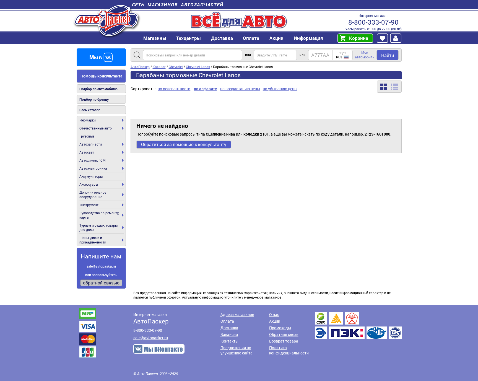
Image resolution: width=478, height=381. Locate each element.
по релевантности (174, 88)
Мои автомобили (365, 54)
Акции (274, 321)
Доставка (222, 38)
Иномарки (87, 120)
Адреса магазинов (237, 314)
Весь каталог (89, 110)
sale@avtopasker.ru (101, 266)
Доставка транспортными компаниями (358, 325)
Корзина (358, 38)
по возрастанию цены (240, 88)
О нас (274, 314)
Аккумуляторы (91, 176)
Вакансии (229, 334)
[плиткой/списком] (389, 87)
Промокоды (280, 327)
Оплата (251, 38)
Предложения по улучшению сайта (236, 350)
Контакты (229, 341)
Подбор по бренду (94, 99)
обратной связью (101, 283)
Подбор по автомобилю (98, 89)
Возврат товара (283, 341)
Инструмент (88, 205)
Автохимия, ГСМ (92, 160)
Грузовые (86, 136)
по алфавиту (205, 88)
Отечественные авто (95, 128)
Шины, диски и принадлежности (92, 239)
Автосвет (86, 152)
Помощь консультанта (101, 76)
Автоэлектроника (93, 168)
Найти (387, 55)
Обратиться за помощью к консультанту (183, 144)
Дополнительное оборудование (92, 194)
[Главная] (107, 20)
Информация (308, 38)
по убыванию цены (280, 88)
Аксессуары (88, 184)
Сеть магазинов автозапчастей (178, 4)
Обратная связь (283, 334)
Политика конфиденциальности (289, 350)
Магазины (154, 38)
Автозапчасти (90, 144)
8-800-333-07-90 (373, 22)
